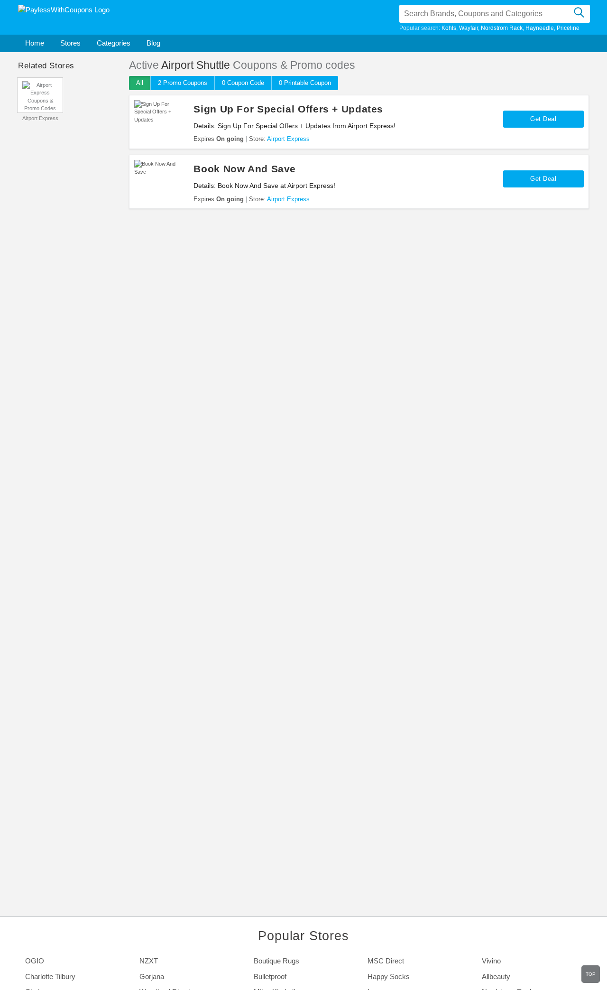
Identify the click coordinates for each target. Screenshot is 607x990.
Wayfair (468, 28)
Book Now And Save (244, 168)
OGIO (34, 961)
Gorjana (151, 976)
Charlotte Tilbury (50, 976)
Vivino (491, 961)
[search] (579, 14)
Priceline (568, 28)
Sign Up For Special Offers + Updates (288, 108)
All (139, 82)
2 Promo (182, 82)
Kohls (448, 28)
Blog (153, 43)
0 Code (243, 82)
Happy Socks (389, 976)
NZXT (148, 961)
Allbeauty (496, 976)
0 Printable (305, 82)
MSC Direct (386, 961)
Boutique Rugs (276, 961)
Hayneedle (539, 28)
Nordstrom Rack (502, 28)
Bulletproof (270, 976)
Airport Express (40, 118)
